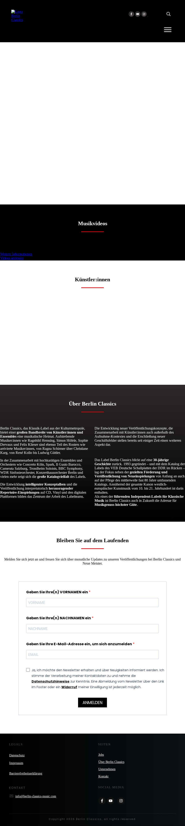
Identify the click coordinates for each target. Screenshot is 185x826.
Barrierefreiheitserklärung (25, 773)
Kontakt (103, 776)
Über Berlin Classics (111, 762)
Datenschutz (17, 755)
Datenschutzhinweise (50, 681)
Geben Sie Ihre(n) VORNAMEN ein (57, 592)
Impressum (16, 763)
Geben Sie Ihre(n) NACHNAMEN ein (59, 618)
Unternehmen (107, 769)
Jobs (101, 754)
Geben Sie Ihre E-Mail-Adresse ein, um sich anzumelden (79, 644)
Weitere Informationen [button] (16, 254)
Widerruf (69, 687)
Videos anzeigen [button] (12, 258)
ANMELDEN (92, 702)
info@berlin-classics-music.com (35, 796)
